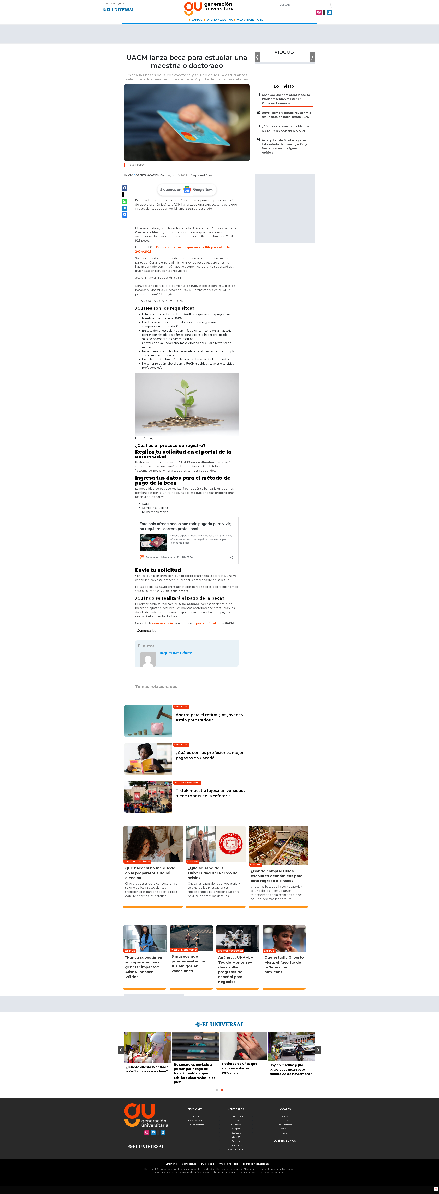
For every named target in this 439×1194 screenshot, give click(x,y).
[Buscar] (329, 5)
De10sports (235, 1128)
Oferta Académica (220, 19)
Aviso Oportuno (236, 1149)
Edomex (236, 1141)
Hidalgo (285, 1133)
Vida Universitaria (250, 19)
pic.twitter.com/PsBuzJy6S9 (155, 294)
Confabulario (235, 1145)
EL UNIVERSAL (236, 1116)
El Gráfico (236, 1124)
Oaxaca (285, 1128)
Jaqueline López (201, 175)
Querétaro (285, 1120)
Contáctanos (189, 1164)
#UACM (140, 277)
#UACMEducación (160, 277)
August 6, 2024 (172, 301)
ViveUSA (236, 1137)
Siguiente (318, 1050)
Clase (236, 1120)
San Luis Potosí (284, 1124)
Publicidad (207, 1164)
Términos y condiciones (256, 1164)
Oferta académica (195, 1120)
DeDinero (236, 1133)
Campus (197, 19)
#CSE (178, 277)
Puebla (284, 1116)
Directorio (171, 1164)
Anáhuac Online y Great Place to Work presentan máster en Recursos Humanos (286, 99)
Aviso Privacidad (228, 1164)
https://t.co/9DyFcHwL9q (212, 290)
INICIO (128, 175)
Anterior (121, 1050)
